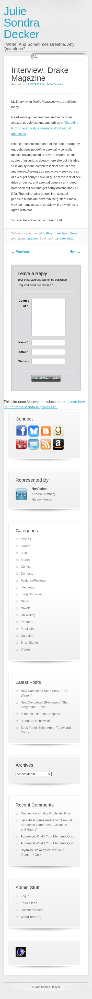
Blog (49, 233)
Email (23, 351)
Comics (26, 567)
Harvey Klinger (42, 499)
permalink (66, 238)
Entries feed (29, 903)
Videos (25, 649)
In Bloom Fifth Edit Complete (40, 714)
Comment (24, 303)
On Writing (28, 615)
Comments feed (32, 910)
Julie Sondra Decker (21, 23)
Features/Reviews (33, 580)
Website (23, 361)
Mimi (24, 813)
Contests (27, 573)
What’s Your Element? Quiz (55, 836)
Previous (20, 252)
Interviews (61, 233)
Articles (26, 539)
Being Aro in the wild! (35, 721)
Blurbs (25, 560)
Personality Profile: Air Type (51, 813)
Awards (26, 546)
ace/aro (32, 238)
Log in (25, 896)
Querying (27, 636)
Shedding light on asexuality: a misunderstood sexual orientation (44, 128)
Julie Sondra (55, 84)
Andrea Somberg (43, 494)
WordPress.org (31, 917)
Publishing (28, 629)
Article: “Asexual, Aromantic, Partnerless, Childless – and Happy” (47, 825)
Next (75, 252)
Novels (25, 608)
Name (23, 342)
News (73, 233)
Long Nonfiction (32, 594)
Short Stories (30, 642)
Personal (27, 622)
